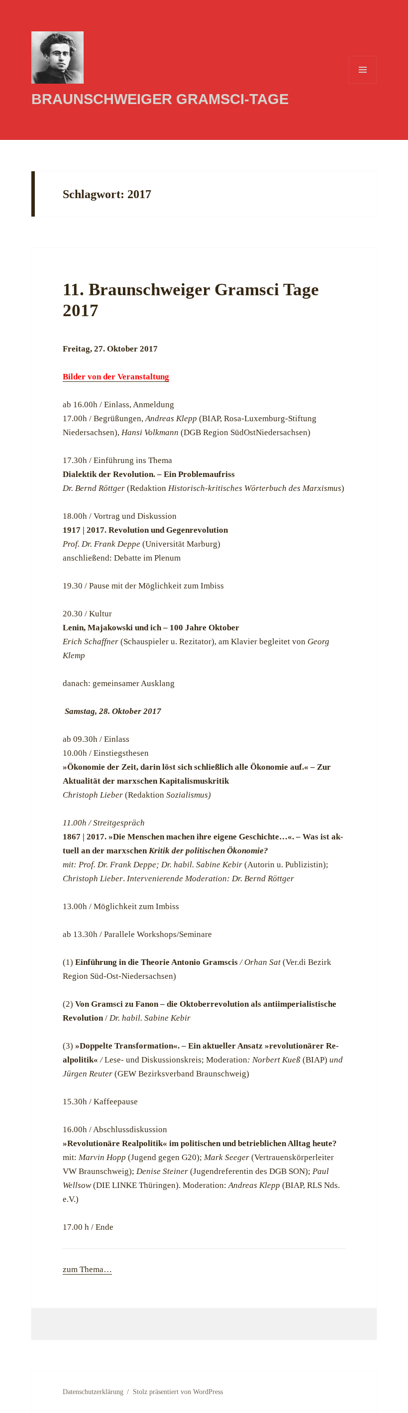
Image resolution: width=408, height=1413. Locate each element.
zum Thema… (87, 1269)
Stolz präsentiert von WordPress (178, 1392)
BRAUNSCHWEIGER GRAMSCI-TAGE (160, 99)
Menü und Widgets (363, 83)
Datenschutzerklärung (93, 1392)
